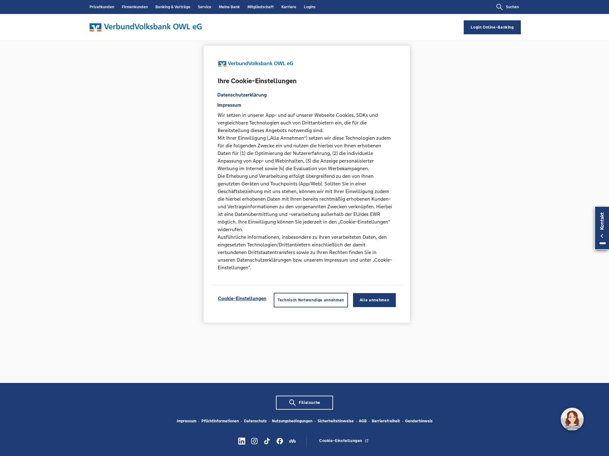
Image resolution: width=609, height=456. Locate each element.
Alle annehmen (374, 299)
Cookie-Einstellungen (242, 298)
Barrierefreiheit (386, 421)
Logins (310, 7)
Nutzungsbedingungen (292, 421)
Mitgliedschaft (260, 7)
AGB (363, 421)
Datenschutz (255, 421)
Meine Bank (229, 7)
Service (204, 7)
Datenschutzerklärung (242, 94)
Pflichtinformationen (220, 421)
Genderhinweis (419, 421)
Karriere (288, 7)
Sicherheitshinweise (336, 421)
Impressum (186, 421)
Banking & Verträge (172, 7)
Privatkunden (101, 7)
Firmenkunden (135, 7)
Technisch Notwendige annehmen (311, 299)
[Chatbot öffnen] (572, 419)
